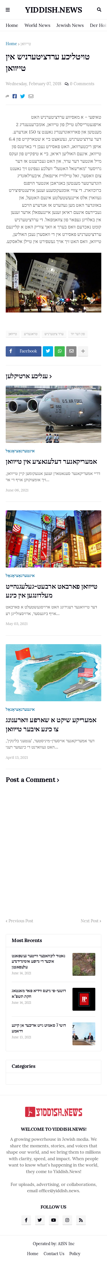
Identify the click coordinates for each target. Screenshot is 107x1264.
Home (12, 25)
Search (99, 9)
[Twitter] (22, 96)
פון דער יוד (78, 334)
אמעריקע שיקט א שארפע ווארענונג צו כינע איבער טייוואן (51, 724)
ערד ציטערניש (54, 334)
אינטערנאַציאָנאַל (20, 450)
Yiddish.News (53, 10)
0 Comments (82, 83)
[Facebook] (15, 96)
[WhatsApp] (59, 351)
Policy (74, 1253)
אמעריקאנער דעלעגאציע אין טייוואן (51, 461)
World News (37, 25)
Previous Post (21, 920)
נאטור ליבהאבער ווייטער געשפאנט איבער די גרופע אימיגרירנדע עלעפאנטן (38, 961)
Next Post (89, 920)
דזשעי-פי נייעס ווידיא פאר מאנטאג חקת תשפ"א (39, 993)
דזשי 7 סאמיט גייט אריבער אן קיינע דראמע (39, 1028)
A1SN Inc (66, 1243)
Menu (7, 9)
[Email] (31, 96)
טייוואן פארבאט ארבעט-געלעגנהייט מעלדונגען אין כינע (52, 591)
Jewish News (70, 25)
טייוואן (26, 43)
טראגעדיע (30, 334)
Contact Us (54, 1253)
